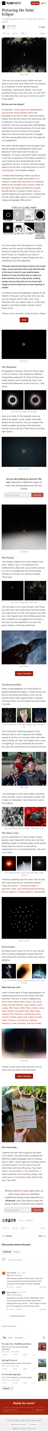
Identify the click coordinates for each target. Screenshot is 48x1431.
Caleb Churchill (35, 1017)
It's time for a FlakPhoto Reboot (16, 1344)
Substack (15, 1428)
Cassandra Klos (22, 1011)
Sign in (43, 3)
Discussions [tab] (19, 1338)
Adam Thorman (9, 1020)
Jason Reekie (11, 1273)
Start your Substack (19, 1424)
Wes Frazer (14, 1008)
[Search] (44, 1337)
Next (40, 1236)
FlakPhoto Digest (21, 1190)
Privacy (23, 1420)
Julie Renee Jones (32, 1014)
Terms (28, 1420)
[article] (24, 1349)
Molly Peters (25, 1008)
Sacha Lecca (38, 1008)
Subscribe (35, 3)
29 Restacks (29, 1220)
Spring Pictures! (9, 1360)
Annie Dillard (7, 1156)
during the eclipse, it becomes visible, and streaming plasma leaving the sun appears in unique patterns (23, 889)
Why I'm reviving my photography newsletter (15, 1348)
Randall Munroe (9, 191)
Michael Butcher (15, 1005)
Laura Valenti (30, 1005)
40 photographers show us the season (16, 1363)
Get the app (33, 1424)
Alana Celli (22, 1017)
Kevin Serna (7, 1002)
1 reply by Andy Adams (17, 1316)
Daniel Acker (19, 1002)
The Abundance (31, 1171)
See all (6, 1388)
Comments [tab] (7, 1252)
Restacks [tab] (16, 1252)
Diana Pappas (12, 1292)
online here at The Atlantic (13, 1177)
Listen (43, 27)
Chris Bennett (23, 1020)
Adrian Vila (31, 1002)
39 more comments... (9, 1326)
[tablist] (11, 1252)
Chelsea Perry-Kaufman (12, 1014)
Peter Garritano (19, 1023)
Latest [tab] (10, 1338)
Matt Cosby (35, 1011)
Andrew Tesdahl (9, 1017)
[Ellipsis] (45, 1272)
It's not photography (11, 1374)
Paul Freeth (36, 1023)
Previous (9, 1236)
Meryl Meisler (8, 1011)
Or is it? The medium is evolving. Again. (17, 1377)
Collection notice (36, 1420)
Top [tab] (4, 1338)
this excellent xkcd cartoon (22, 185)
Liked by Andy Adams (15, 1275)
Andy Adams (11, 26)
